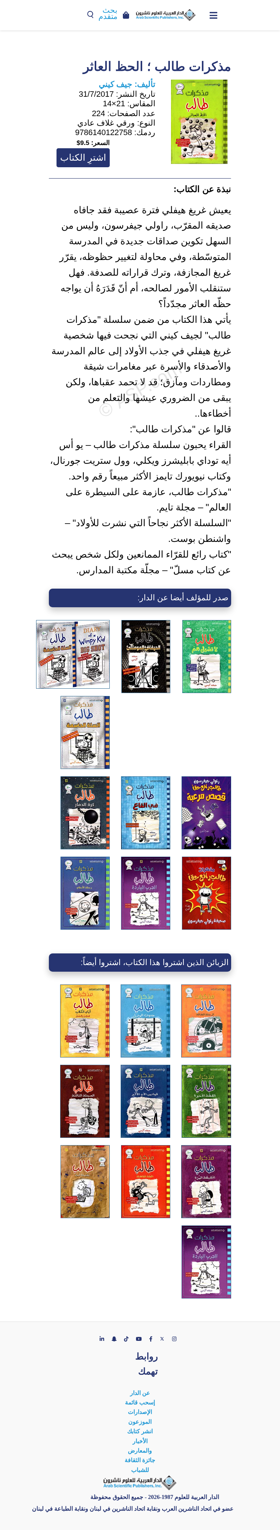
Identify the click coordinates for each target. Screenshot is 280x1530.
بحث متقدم (107, 13)
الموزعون (140, 1422)
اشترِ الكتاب (83, 157)
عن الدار (140, 1393)
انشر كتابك (140, 1431)
